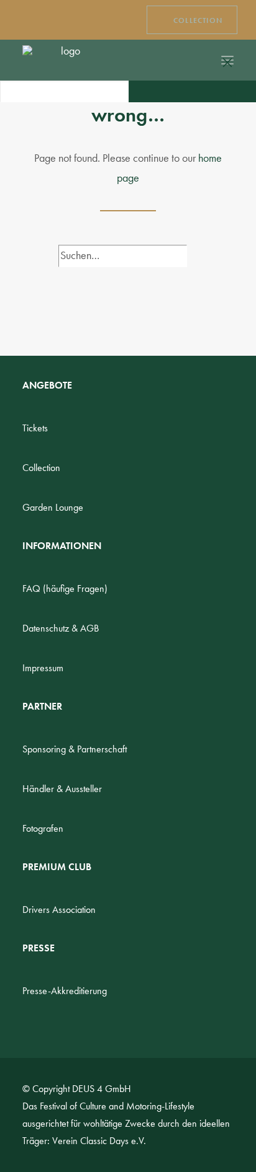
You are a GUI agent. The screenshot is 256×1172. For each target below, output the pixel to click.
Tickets (35, 428)
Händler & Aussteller (62, 789)
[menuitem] (192, 20)
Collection (41, 468)
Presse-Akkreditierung (64, 991)
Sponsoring (74, 749)
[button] (135, 91)
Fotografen (42, 828)
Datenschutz (60, 628)
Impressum (42, 668)
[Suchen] (191, 60)
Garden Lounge (52, 507)
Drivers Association (59, 909)
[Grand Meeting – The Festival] (65, 60)
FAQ (64, 588)
